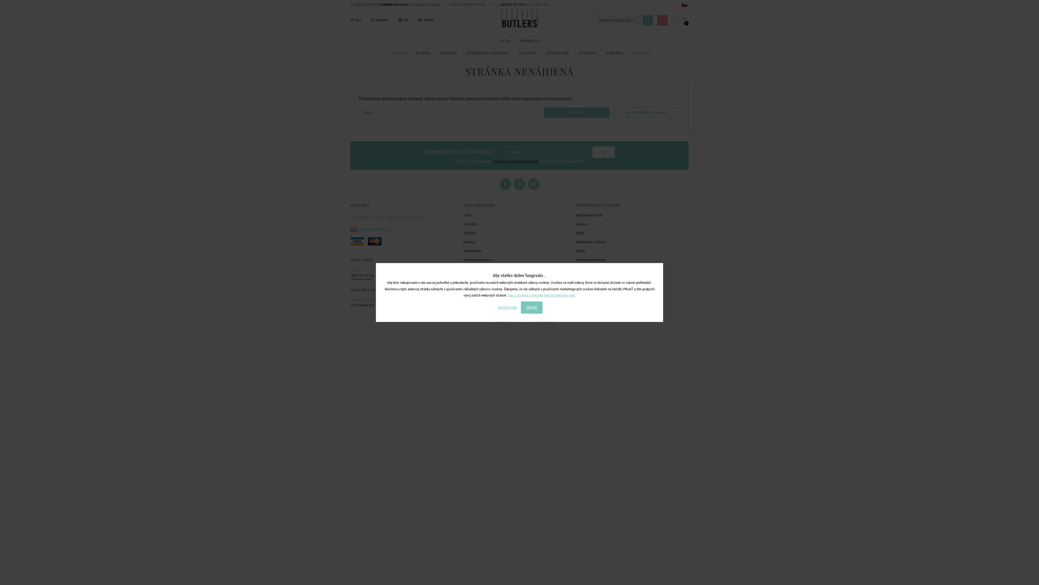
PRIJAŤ (531, 307)
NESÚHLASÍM (507, 308)
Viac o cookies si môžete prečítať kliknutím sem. (542, 295)
